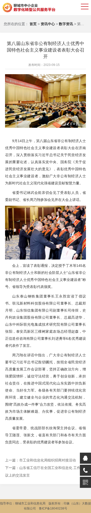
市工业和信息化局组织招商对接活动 (47, 460)
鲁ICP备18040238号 (53, 508)
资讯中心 (48, 24)
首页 (33, 24)
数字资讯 (66, 24)
